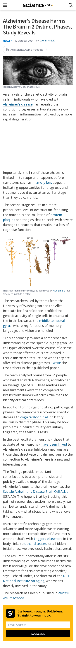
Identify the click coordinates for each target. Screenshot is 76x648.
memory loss (42, 182)
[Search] (70, 5)
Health (7, 40)
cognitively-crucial (34, 417)
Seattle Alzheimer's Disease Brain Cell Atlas (35, 491)
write (57, 363)
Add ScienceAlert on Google (27, 49)
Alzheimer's (59, 290)
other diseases (35, 543)
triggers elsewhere (48, 538)
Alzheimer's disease (17, 104)
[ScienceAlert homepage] (38, 5)
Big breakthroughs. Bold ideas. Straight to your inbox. (40, 613)
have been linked (54, 444)
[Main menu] (6, 5)
